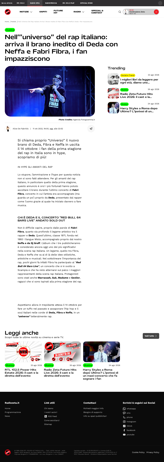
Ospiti (43, 12)
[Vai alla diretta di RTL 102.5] (156, 11)
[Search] (119, 12)
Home (7, 21)
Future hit (58, 11)
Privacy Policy (152, 452)
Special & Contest (97, 11)
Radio (77, 12)
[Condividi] (91, 128)
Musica (10, 29)
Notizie (24, 12)
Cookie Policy (138, 452)
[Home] (8, 12)
